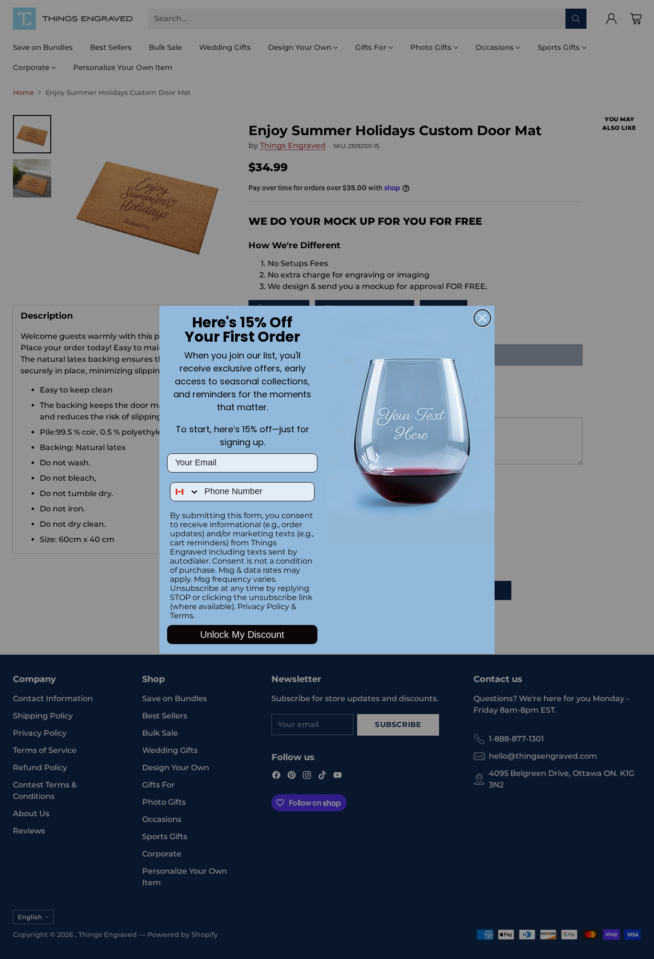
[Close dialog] (482, 318)
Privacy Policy (263, 606)
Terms (181, 615)
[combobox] (185, 492)
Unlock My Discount (242, 634)
